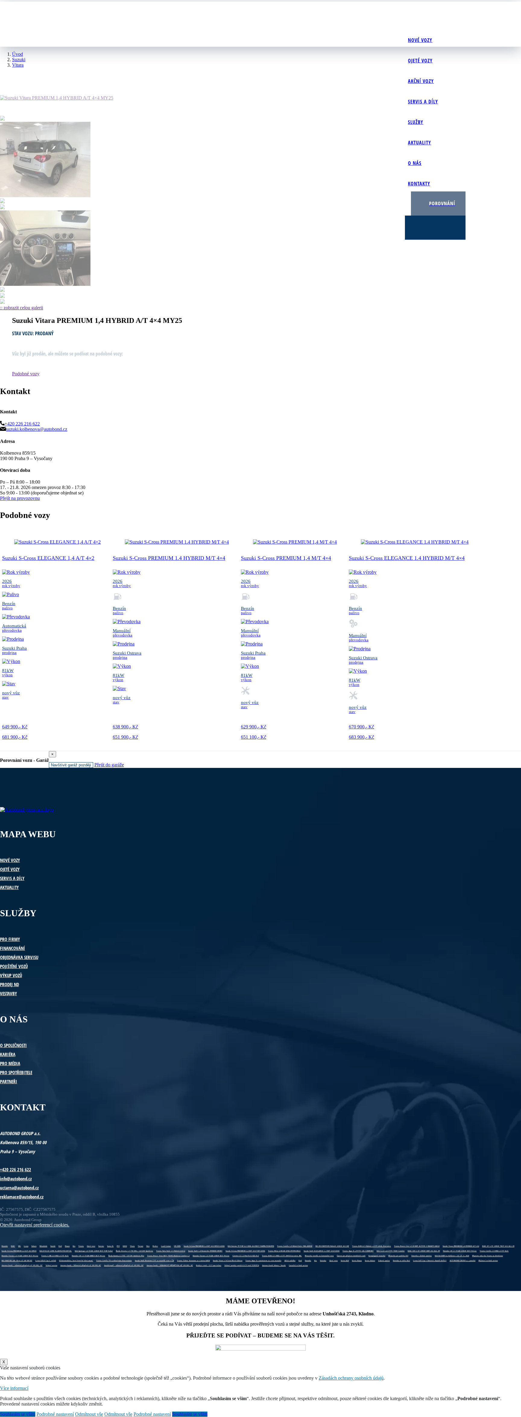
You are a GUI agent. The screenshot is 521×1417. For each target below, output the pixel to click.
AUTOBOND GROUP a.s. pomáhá (462, 1260)
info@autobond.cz (16, 1179)
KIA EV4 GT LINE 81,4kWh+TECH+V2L (55, 1251)
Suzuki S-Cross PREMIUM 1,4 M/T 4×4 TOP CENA (245, 1251)
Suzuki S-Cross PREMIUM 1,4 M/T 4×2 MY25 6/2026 (204, 1246)
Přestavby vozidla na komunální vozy (319, 1256)
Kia (74, 1246)
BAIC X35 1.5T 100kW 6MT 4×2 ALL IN (424, 1251)
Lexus (26, 1246)
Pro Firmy (10, 939)
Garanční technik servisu (298, 1265)
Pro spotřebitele (16, 1072)
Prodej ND (9, 984)
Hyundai (5, 1246)
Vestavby (8, 993)
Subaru (33, 1246)
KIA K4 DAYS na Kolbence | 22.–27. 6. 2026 (452, 1256)
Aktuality (419, 142)
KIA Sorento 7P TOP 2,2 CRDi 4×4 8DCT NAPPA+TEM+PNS (251, 1246)
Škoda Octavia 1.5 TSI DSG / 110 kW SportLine (134, 1251)
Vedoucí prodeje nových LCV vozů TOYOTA (241, 1265)
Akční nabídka (289, 1260)
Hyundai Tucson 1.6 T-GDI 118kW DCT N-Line (20, 1256)
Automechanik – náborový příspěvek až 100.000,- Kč (22, 1265)
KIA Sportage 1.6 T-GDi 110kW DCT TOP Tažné (94, 1251)
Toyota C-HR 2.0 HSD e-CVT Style (55, 1256)
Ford (60, 1246)
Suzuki (52, 1246)
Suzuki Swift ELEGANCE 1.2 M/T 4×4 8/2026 (321, 1251)
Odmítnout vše (89, 1414)
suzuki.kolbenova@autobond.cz (36, 429)
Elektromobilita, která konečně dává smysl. (76, 1260)
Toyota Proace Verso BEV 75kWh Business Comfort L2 (168, 1256)
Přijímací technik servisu (488, 1260)
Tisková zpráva (384, 1260)
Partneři (8, 1081)
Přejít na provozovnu (20, 498)
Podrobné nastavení (55, 1414)
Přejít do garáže (109, 764)
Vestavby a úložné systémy (421, 1256)
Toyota (81, 1246)
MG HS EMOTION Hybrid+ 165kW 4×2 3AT (332, 1246)
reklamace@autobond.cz (21, 1197)
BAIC (13, 1246)
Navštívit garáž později (71, 765)
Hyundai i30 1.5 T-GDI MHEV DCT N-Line (88, 1256)
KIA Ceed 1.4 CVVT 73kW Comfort (391, 1251)
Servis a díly (423, 101)
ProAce (155, 1246)
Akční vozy (421, 81)
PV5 (118, 1246)
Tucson (140, 1246)
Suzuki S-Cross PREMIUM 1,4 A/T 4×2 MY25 (19, 1251)
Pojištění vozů (14, 966)
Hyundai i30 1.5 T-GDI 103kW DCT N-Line (460, 1251)
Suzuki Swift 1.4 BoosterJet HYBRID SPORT (205, 1251)
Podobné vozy (25, 373)
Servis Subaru (370, 1260)
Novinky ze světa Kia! (401, 1260)
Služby (415, 122)
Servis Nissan (357, 1260)
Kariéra (7, 1054)
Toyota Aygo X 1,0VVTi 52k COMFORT (358, 1251)
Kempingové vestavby (376, 1256)
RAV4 (125, 1246)
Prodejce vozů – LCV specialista (208, 1265)
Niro (148, 1246)
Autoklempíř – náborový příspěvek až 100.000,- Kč (124, 1265)
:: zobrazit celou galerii (21, 307)
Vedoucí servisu (51, 1265)
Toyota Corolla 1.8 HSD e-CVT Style (494, 1251)
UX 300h (177, 1246)
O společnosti (13, 1045)
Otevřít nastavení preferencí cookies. (34, 1224)
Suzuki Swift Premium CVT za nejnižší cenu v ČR (154, 1260)
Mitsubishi (43, 1246)
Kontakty (419, 183)
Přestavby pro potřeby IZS (398, 1256)
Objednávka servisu (19, 957)
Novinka (323, 1260)
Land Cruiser (166, 1246)
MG (19, 1246)
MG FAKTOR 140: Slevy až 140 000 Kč (17, 1260)
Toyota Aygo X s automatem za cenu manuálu (263, 1260)
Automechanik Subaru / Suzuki (274, 1265)
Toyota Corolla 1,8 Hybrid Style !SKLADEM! (294, 1246)
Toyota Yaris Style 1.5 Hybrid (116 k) (170, 1251)
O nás (415, 163)
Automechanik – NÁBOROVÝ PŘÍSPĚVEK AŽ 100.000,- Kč (170, 1265)
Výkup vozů (11, 975)
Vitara (132, 1246)
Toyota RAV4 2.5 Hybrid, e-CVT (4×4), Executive (371, 1246)
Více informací (14, 1388)
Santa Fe (110, 1246)
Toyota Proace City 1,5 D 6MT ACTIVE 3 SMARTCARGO (417, 1246)
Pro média (10, 1063)
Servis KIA (345, 1260)
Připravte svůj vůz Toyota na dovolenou (487, 1256)
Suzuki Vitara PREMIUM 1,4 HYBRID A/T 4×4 (461, 1246)
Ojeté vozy (420, 60)
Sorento (101, 1246)
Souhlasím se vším (17, 1414)
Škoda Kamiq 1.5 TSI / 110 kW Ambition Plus (126, 1256)
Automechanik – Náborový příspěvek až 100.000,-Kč (80, 1265)
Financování (12, 948)
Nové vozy (420, 40)
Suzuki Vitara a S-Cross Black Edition (227, 1260)
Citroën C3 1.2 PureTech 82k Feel (245, 1256)
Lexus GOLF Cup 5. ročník (45, 1260)
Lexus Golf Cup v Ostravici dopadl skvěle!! (430, 1260)
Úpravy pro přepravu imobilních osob (351, 1256)
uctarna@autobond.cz (19, 1188)
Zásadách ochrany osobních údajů (351, 1378)
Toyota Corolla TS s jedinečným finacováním (114, 1260)
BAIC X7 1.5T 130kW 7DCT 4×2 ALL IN (498, 1246)
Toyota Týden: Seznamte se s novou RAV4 (193, 1260)
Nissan (67, 1246)
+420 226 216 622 (22, 423)
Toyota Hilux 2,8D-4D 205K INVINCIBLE (284, 1251)
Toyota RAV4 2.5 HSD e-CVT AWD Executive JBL (282, 1256)
